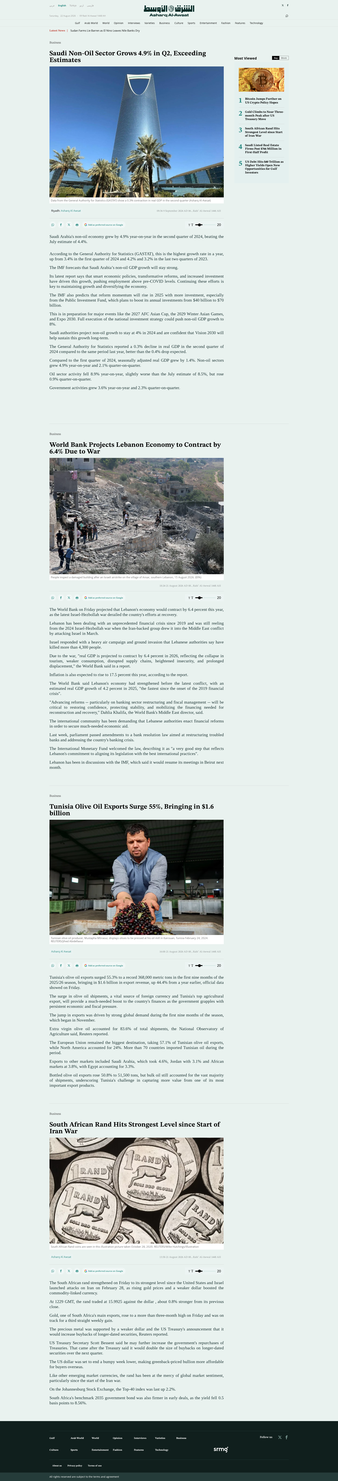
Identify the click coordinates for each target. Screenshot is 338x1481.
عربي (52, 5)
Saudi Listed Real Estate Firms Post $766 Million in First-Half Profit (263, 149)
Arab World (91, 23)
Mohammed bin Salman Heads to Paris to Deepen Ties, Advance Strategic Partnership (122, 30)
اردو (82, 5)
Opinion (118, 23)
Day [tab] (276, 58)
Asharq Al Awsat (71, 210)
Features (240, 23)
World (105, 23)
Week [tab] (284, 58)
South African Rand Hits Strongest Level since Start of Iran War (264, 132)
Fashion (225, 23)
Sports (191, 23)
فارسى (90, 5)
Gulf (77, 23)
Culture (178, 23)
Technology (256, 23)
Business (164, 23)
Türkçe (73, 5)
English (62, 5)
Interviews (134, 23)
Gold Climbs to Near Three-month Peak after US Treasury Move (264, 116)
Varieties (150, 23)
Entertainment (208, 23)
